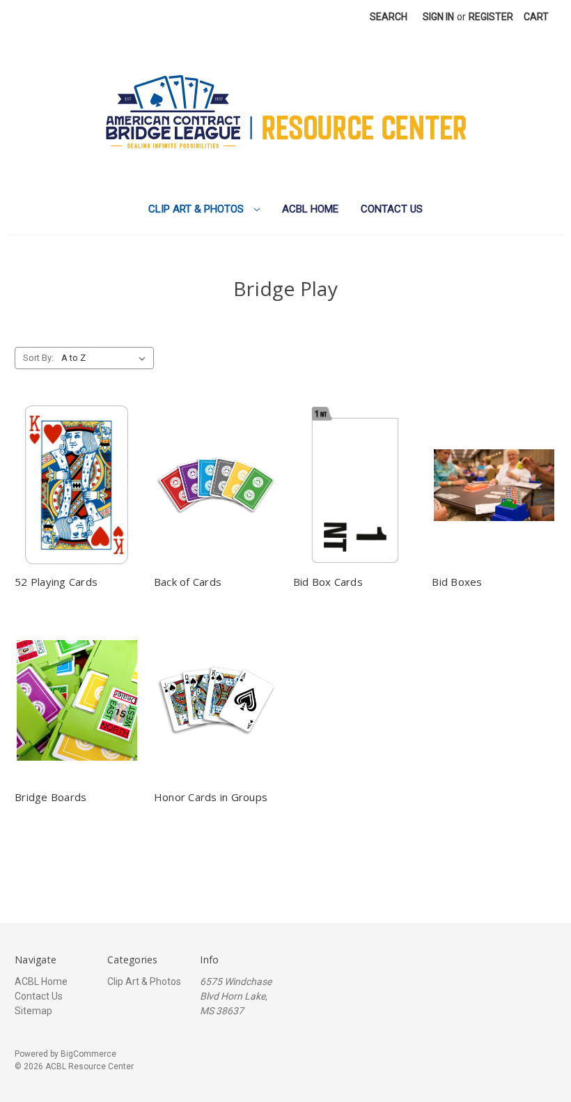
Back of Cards (187, 582)
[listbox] (106, 358)
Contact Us (392, 209)
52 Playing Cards (56, 582)
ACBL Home (310, 209)
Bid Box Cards (328, 582)
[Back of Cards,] (216, 484)
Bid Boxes (457, 582)
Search (388, 16)
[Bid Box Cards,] (355, 484)
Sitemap (33, 1010)
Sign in (438, 16)
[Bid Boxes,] (494, 484)
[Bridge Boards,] (77, 700)
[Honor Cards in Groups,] (216, 700)
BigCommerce (88, 1054)
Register (491, 16)
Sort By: (38, 357)
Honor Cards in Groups (210, 797)
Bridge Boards (50, 797)
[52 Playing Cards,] (77, 484)
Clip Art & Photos (197, 209)
